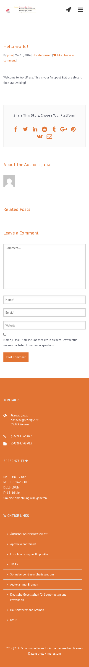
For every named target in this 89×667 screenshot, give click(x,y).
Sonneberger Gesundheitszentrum (32, 574)
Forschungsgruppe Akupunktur (29, 554)
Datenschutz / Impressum (44, 654)
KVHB (13, 620)
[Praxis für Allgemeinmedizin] (19, 10)
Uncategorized (42, 55)
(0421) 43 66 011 (21, 436)
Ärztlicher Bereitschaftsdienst (28, 534)
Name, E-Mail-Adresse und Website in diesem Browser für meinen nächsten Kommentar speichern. (40, 342)
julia (10, 55)
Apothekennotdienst (23, 544)
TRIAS (14, 564)
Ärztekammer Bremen (24, 584)
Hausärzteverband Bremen (27, 610)
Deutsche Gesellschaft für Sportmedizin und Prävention (38, 597)
